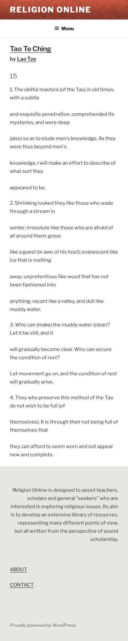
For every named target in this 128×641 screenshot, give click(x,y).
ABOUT (18, 569)
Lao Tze (26, 59)
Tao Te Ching (30, 49)
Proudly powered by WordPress (43, 625)
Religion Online (50, 9)
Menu (67, 28)
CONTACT (22, 585)
